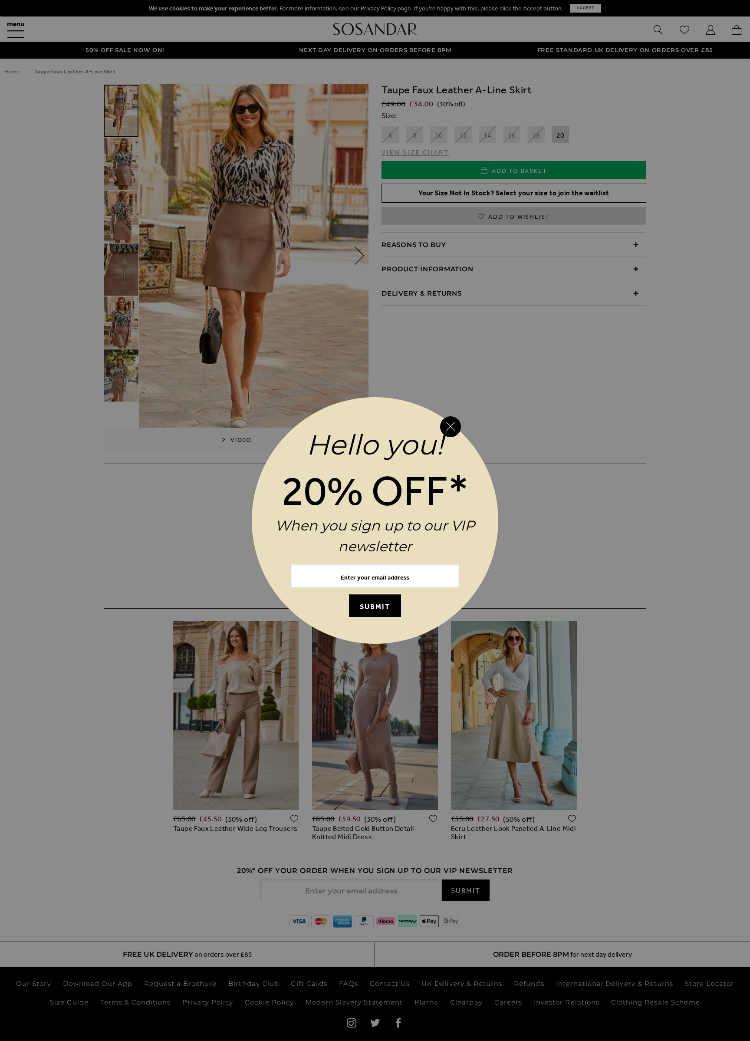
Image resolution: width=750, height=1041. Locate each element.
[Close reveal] (450, 426)
